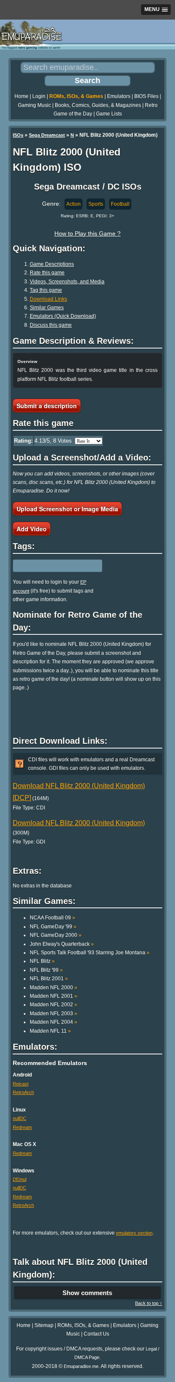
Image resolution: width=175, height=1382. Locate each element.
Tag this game (46, 290)
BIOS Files (146, 96)
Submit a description (47, 405)
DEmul (19, 1179)
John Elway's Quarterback (62, 944)
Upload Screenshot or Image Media (67, 508)
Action (73, 204)
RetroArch (23, 1092)
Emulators (118, 96)
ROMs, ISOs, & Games (76, 96)
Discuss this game (51, 325)
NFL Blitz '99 (46, 970)
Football (120, 204)
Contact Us (96, 1334)
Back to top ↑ (148, 1303)
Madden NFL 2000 (53, 987)
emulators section (134, 1232)
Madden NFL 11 (50, 1031)
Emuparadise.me (81, 1366)
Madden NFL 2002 (53, 1005)
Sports (95, 204)
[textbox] (49, 565)
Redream (22, 1127)
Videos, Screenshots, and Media (67, 282)
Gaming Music (34, 105)
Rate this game (47, 273)
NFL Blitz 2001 (49, 979)
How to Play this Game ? (87, 233)
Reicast (20, 1083)
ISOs (18, 135)
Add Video (32, 528)
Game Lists (109, 114)
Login (38, 96)
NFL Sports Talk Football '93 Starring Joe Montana (90, 953)
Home (21, 96)
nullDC (19, 1118)
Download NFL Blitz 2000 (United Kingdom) (79, 822)
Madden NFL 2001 (53, 996)
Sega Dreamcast (47, 135)
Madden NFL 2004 (53, 1022)
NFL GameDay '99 (53, 927)
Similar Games (47, 308)
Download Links (48, 299)
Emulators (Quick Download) (63, 316)
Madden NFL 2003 (53, 1013)
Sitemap (44, 1325)
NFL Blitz (42, 961)
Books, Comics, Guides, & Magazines (98, 105)
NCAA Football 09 (52, 918)
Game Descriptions (52, 264)
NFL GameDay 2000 (56, 935)
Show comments (87, 1292)
